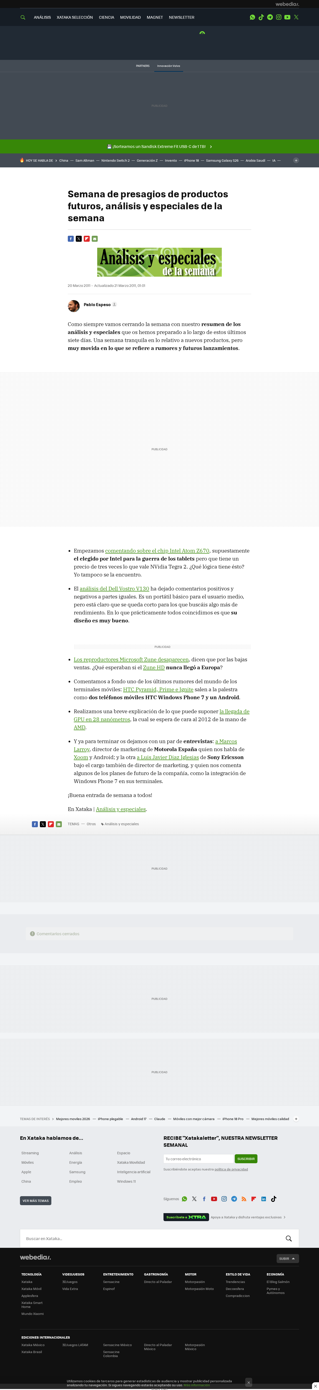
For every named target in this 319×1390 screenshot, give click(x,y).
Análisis (75, 1152)
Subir (284, 1258)
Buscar (288, 1238)
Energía (75, 1162)
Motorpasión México (195, 1346)
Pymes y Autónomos (276, 1290)
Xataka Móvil (31, 1288)
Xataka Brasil (31, 1351)
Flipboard (87, 239)
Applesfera (29, 1295)
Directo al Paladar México (158, 1346)
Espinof (109, 1288)
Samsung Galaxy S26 (222, 160)
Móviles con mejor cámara (194, 1118)
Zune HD (154, 667)
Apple (26, 1171)
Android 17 (139, 1118)
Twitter (296, 17)
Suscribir (246, 1158)
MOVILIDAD (130, 17)
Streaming (30, 1152)
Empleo (75, 1181)
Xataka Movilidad (131, 1162)
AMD (79, 727)
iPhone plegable (111, 1118)
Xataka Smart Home (32, 1304)
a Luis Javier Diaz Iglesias (168, 757)
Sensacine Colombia (111, 1353)
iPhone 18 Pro (233, 1118)
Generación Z (147, 160)
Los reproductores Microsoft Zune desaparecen (131, 659)
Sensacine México (117, 1344)
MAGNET (155, 17)
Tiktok (261, 17)
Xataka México (33, 1344)
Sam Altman (85, 160)
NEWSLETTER (181, 17)
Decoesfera (235, 1288)
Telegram (270, 17)
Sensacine (111, 1281)
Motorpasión (195, 1281)
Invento (171, 160)
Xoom (81, 757)
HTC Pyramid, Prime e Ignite (158, 689)
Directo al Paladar (158, 1281)
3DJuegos (70, 1281)
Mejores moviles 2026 (73, 1118)
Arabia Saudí (255, 160)
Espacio (123, 1152)
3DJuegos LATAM (75, 1344)
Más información (197, 1385)
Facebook (71, 239)
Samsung (77, 1171)
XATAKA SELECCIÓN (75, 17)
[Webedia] (287, 4)
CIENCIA (106, 17)
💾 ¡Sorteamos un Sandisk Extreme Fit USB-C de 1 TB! (156, 146)
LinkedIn (264, 1198)
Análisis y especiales (121, 809)
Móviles (27, 1162)
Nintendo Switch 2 (115, 160)
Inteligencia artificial (134, 1171)
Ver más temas (36, 1200)
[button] (99, 304)
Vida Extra (70, 1288)
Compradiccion (238, 1295)
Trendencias (235, 1281)
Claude (160, 1118)
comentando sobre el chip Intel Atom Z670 (157, 550)
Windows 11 (126, 1181)
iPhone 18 (191, 160)
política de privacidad (231, 1169)
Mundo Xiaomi (32, 1313)
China (63, 160)
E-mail (95, 239)
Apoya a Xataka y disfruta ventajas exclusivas (246, 1217)
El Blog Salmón (278, 1281)
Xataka (26, 1281)
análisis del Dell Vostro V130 (114, 588)
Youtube (287, 17)
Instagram (279, 17)
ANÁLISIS (42, 17)
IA (273, 160)
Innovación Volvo (168, 66)
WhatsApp (252, 17)
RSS (244, 1198)
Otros (91, 823)
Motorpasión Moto (199, 1288)
